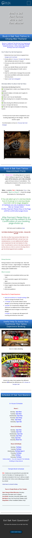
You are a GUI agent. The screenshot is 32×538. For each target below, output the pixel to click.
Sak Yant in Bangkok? (15, 79)
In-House (14, 59)
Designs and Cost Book (11, 57)
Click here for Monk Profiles (10, 484)
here (23, 228)
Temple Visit (22, 59)
